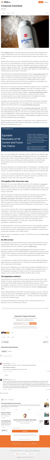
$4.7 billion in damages (19, 88)
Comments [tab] (4, 351)
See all (3, 430)
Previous (6, 342)
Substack (19, 457)
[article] (25, 406)
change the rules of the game (32, 108)
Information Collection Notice (24, 435)
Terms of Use (31, 434)
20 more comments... (4, 393)
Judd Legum (3, 8)
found (20, 198)
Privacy (26, 450)
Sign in (46, 2)
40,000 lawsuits (9, 52)
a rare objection (24, 249)
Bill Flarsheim (6, 379)
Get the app (31, 454)
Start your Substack (21, 454)
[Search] (47, 399)
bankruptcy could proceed (8, 198)
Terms (30, 450)
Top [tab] (2, 399)
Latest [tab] (6, 399)
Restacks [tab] (10, 351)
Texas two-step (18, 156)
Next (45, 342)
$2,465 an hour (33, 246)
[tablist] (6, 351)
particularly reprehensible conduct (38, 92)
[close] (37, 414)
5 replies (6, 375)
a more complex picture (39, 74)
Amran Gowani (6, 363)
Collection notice (36, 450)
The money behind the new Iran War (11, 403)
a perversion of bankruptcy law (33, 209)
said (38, 225)
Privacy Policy (34, 435)
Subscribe (41, 2)
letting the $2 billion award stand (30, 105)
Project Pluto (17, 110)
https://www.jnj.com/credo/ (9, 367)
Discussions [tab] (11, 399)
